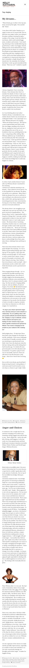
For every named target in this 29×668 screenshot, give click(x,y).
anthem (7, 659)
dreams (23, 420)
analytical (24, 658)
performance (14, 661)
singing (9, 422)
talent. (23, 661)
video (16, 589)
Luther (5, 422)
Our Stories (16, 420)
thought (4, 662)
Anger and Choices (12, 427)
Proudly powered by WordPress (9, 666)
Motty (7, 661)
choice (15, 659)
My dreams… (9, 18)
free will (22, 659)
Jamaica (4, 661)
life (3, 422)
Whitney (13, 422)
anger (3, 659)
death (18, 659)
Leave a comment (21, 422)
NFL (10, 661)
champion (11, 659)
